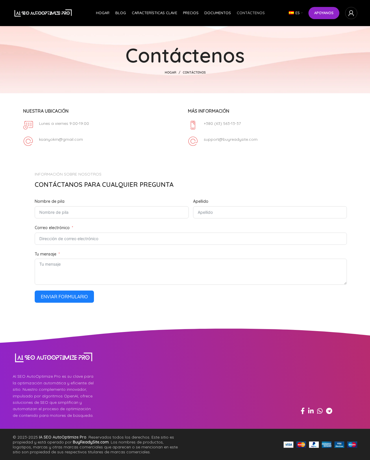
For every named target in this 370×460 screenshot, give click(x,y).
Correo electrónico (52, 227)
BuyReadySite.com (91, 442)
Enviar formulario (64, 297)
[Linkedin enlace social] (310, 411)
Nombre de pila (49, 201)
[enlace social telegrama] (329, 411)
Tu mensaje (45, 254)
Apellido (200, 201)
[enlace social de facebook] (302, 411)
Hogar (170, 72)
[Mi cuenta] (351, 13)
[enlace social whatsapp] (319, 411)
